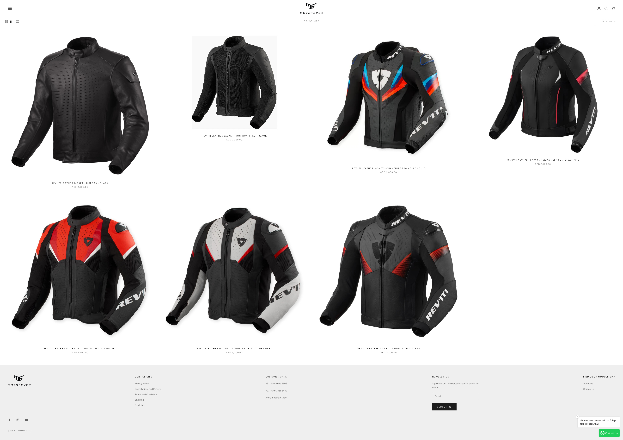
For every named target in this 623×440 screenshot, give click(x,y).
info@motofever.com (276, 397)
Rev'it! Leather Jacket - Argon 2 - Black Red (388, 348)
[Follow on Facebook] (9, 419)
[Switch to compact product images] (17, 21)
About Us (588, 383)
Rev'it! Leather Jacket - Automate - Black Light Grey (234, 348)
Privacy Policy (142, 383)
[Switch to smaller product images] (11, 21)
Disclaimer (140, 405)
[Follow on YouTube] (26, 419)
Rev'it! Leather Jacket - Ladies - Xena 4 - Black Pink (543, 160)
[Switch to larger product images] (6, 21)
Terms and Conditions (146, 394)
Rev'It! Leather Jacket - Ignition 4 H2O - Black (234, 136)
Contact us (588, 389)
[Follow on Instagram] (17, 419)
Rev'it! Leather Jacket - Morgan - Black (80, 183)
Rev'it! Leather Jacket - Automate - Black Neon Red (80, 348)
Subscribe (444, 406)
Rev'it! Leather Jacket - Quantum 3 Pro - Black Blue (388, 168)
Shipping (139, 399)
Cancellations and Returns (148, 389)
